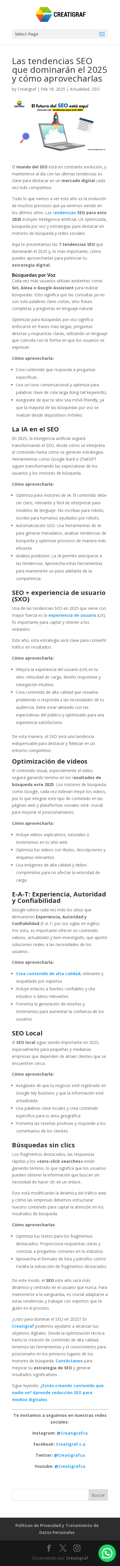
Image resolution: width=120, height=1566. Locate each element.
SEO (96, 89)
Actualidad (79, 89)
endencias (65, 212)
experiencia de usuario (72, 615)
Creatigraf (26, 89)
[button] (107, 1553)
